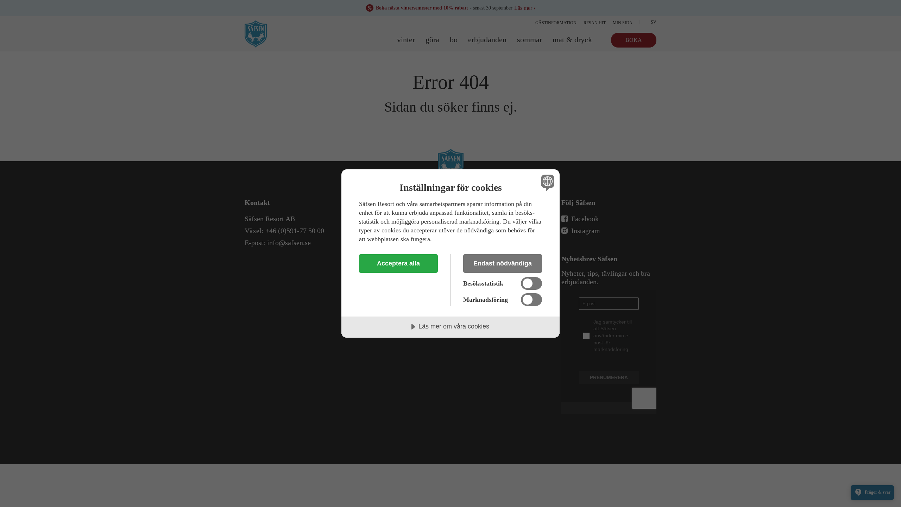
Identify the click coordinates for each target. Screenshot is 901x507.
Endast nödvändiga (502, 263)
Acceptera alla (398, 263)
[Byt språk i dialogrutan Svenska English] (546, 182)
